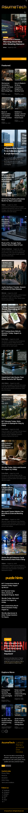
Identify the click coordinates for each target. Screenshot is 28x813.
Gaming (6, 37)
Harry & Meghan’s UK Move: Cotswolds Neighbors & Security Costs (20, 87)
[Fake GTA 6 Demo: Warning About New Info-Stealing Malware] (14, 31)
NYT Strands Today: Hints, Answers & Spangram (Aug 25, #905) (13, 423)
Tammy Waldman (7, 249)
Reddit (5, 796)
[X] (2, 802)
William (4, 205)
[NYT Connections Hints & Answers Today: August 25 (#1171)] (14, 316)
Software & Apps (5, 239)
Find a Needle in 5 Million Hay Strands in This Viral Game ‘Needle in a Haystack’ (13, 648)
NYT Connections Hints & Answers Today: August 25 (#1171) (11, 333)
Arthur (5, 47)
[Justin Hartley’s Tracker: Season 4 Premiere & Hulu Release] (14, 272)
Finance (16, 686)
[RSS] (2, 798)
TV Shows (4, 283)
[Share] (2, 800)
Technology (9, 144)
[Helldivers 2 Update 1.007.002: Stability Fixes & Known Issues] (21, 103)
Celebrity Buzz (18, 79)
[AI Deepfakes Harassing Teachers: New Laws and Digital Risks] (7, 682)
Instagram (6, 792)
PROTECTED (8, 765)
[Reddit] (2, 796)
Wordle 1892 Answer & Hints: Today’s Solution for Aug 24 (9, 615)
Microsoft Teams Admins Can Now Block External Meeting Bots (12, 513)
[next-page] (6, 731)
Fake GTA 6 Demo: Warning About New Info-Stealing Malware (13, 41)
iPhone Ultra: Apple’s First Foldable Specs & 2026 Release (14, 151)
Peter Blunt (5, 339)
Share (5, 799)
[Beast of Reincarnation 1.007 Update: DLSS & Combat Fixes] (7, 103)
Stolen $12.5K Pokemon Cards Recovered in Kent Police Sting (13, 558)
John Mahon (5, 383)
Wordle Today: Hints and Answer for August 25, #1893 (14, 468)
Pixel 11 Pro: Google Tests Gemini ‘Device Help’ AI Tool (12, 244)
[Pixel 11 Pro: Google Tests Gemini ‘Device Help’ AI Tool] (14, 228)
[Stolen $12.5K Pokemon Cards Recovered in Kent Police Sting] (14, 542)
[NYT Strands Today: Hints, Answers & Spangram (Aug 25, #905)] (14, 406)
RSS (5, 798)
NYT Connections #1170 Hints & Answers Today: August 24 (10, 607)
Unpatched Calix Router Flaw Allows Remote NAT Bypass (13, 378)
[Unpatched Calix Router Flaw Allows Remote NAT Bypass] (14, 362)
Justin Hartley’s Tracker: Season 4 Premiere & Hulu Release (14, 288)
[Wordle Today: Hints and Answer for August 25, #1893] (14, 452)
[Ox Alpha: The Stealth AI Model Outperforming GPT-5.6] (7, 710)
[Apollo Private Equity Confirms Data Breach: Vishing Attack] (21, 710)
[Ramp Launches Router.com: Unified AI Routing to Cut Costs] (21, 682)
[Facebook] (2, 790)
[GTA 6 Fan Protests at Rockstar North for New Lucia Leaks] (14, 184)
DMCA (3, 765)
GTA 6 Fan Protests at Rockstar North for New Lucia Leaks (13, 200)
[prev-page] (3, 731)
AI (2, 686)
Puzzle (3, 418)
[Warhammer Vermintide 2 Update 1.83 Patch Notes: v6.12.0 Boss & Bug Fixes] (7, 75)
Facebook (6, 790)
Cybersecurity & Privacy (6, 508)
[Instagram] (2, 792)
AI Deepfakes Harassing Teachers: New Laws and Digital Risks (7, 693)
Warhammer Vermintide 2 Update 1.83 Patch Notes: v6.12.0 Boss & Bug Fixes (7, 87)
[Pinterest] (2, 794)
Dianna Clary (5, 700)
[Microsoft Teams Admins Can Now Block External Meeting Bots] (14, 496)
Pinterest (6, 794)
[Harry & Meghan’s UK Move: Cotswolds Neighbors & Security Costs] (21, 75)
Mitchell (17, 93)
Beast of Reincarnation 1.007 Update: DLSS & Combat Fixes (7, 115)
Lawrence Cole (19, 698)
